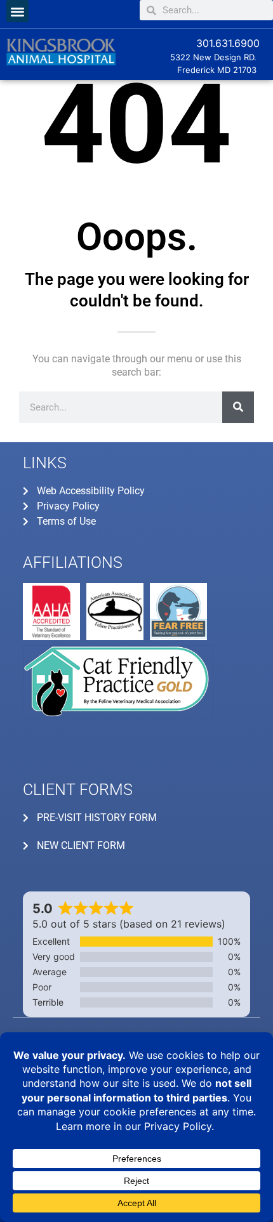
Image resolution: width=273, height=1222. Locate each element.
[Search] (238, 407)
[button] (17, 11)
